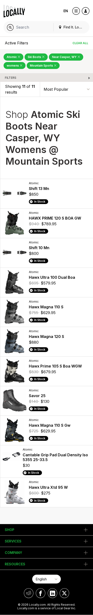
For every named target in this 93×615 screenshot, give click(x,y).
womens (13, 65)
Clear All (80, 43)
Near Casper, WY (64, 57)
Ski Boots (35, 57)
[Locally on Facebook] (40, 593)
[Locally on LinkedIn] (52, 593)
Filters (10, 77)
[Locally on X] (64, 593)
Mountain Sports (42, 65)
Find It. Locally (74, 27)
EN (65, 11)
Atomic (12, 57)
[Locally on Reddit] (28, 593)
